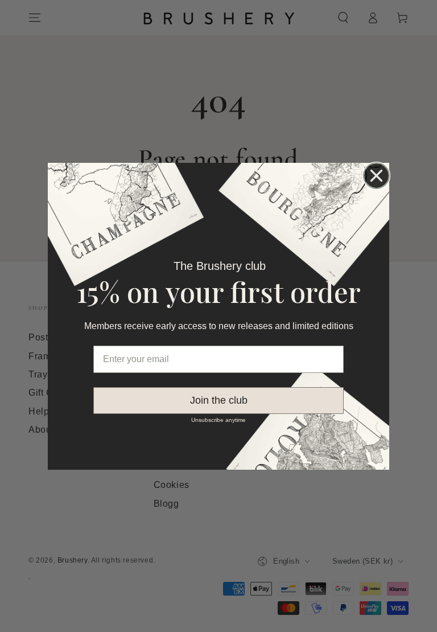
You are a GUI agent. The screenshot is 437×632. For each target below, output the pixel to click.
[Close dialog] (376, 175)
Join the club (219, 400)
